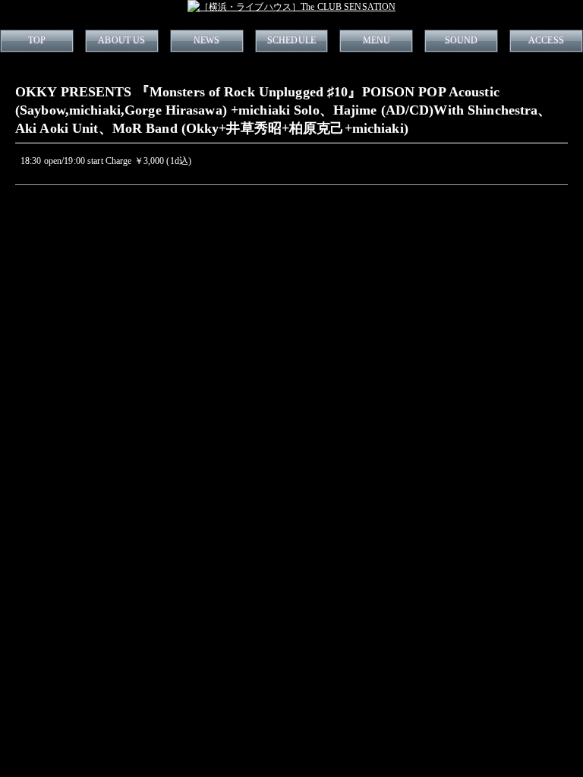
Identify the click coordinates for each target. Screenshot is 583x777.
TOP (37, 40)
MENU (376, 40)
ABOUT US (121, 40)
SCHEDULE (291, 40)
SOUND (461, 40)
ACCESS (546, 40)
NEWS (206, 40)
